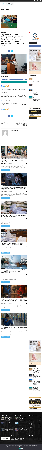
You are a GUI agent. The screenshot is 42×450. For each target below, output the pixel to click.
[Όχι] (40, 447)
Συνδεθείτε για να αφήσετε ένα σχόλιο (8, 142)
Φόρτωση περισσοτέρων (35, 103)
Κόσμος (2, 297)
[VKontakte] (40, 439)
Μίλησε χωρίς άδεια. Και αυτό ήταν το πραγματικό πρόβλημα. (9, 429)
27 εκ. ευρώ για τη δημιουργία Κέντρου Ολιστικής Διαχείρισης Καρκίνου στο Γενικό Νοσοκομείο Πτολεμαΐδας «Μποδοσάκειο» (36, 92)
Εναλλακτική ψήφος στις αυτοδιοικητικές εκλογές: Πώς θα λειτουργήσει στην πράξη (12, 244)
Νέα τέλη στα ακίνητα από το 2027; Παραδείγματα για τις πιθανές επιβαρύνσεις (14, 216)
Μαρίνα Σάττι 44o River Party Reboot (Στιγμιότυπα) (22, 418)
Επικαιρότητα (3, 213)
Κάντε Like (24, 79)
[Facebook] (34, 0)
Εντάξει (21, 448)
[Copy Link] (6, 86)
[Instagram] (36, 0)
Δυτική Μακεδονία (7, 30)
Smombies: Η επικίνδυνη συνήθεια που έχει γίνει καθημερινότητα (9, 418)
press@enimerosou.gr (19, 441)
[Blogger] (30, 439)
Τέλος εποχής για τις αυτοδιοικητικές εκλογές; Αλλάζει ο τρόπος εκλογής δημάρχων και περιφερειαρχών (13, 271)
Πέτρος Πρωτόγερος (4, 163)
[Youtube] (40, 0)
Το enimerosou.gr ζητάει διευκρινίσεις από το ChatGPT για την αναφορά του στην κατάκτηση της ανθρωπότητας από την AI (23, 424)
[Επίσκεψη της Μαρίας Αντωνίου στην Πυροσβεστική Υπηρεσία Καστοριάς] (30, 85)
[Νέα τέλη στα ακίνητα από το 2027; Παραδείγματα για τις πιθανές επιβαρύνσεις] (14, 207)
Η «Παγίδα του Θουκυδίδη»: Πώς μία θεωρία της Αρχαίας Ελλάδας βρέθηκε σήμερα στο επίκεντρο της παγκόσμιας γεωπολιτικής (14, 300)
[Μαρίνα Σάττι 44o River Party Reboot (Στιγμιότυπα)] (16, 418)
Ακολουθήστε (24, 81)
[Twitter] (37, 0)
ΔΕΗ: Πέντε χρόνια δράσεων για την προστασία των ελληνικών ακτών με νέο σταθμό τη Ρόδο (37, 99)
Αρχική (2, 30)
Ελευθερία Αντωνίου (14, 130)
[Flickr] (35, 439)
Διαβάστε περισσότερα (5, 225)
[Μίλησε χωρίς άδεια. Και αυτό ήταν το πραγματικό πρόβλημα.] (14, 319)
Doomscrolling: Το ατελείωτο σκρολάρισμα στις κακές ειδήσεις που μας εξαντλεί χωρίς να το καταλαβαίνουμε (13, 189)
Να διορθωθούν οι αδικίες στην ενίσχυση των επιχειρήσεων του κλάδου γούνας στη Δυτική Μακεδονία (36, 80)
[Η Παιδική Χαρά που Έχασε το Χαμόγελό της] (16, 429)
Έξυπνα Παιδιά (3, 158)
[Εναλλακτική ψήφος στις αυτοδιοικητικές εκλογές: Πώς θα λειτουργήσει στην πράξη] (14, 235)
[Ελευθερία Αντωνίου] (1, 48)
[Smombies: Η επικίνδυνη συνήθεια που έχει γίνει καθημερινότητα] (14, 152)
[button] (40, 12)
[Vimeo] (39, 0)
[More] (8, 86)
